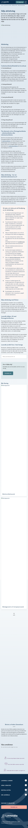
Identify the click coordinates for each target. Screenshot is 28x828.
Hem (2, 5)
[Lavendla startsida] (5, 2)
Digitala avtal (6, 790)
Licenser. (11, 823)
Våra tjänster (6, 785)
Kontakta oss (8, 373)
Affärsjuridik (14, 5)
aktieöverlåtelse (6, 141)
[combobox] (14, 357)
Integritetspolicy (4, 823)
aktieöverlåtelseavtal (15, 257)
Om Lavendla (5, 795)
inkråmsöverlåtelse (13, 146)
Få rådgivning (20, 2)
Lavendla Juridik (7, 5)
